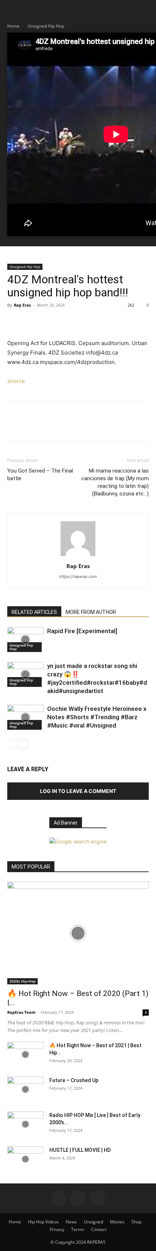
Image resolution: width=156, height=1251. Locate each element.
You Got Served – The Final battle (40, 474)
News (71, 1222)
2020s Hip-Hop (22, 981)
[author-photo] (78, 556)
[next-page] (23, 744)
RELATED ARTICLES (34, 612)
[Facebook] (14, 321)
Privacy (57, 1229)
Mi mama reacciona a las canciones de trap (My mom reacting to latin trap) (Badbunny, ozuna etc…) (115, 482)
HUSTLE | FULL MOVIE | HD (80, 1150)
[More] (81, 321)
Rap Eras (22, 305)
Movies (117, 1222)
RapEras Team (21, 1012)
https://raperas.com (78, 576)
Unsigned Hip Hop (46, 26)
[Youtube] (97, 1198)
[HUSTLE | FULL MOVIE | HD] (25, 1159)
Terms (77, 1229)
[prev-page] (11, 744)
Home (13, 26)
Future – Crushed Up (73, 1080)
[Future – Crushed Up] (25, 1089)
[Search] (146, 10)
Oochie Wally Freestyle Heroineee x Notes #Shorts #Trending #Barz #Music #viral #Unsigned (97, 717)
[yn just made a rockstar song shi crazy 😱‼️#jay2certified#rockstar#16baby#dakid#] (25, 674)
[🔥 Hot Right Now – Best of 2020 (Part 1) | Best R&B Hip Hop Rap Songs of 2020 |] (78, 933)
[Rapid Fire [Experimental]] (25, 639)
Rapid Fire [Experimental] (82, 631)
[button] (12, 10)
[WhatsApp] (64, 321)
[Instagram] (78, 1198)
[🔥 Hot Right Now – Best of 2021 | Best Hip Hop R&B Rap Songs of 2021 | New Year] (25, 1054)
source (16, 380)
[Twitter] (31, 321)
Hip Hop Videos (43, 1222)
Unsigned (93, 1222)
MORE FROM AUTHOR (91, 612)
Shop (136, 1222)
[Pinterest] (48, 321)
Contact (99, 1229)
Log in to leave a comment (78, 791)
